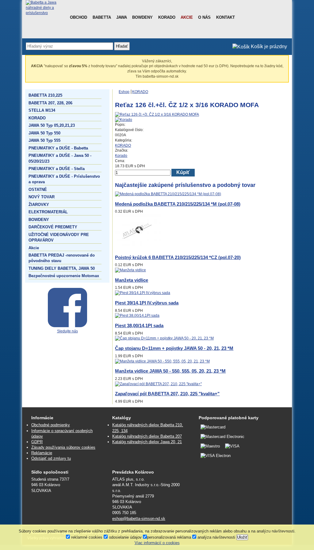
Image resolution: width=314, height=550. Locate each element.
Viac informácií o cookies (157, 542)
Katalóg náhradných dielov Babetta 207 (147, 436)
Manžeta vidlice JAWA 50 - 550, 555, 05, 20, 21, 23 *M (170, 371)
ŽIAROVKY (39, 204)
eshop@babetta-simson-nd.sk (138, 518)
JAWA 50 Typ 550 (44, 133)
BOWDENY (39, 219)
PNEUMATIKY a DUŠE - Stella (57, 168)
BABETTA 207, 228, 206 (50, 103)
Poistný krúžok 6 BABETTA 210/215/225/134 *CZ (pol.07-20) (178, 257)
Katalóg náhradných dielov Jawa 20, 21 (147, 442)
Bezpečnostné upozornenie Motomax (64, 275)
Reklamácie (41, 453)
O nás (204, 17)
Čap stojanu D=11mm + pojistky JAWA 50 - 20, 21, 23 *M (174, 348)
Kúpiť (183, 172)
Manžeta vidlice (131, 280)
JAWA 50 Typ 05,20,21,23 (52, 125)
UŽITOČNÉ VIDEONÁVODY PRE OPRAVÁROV (59, 237)
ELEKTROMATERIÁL (48, 212)
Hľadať (122, 46)
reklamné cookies (86, 537)
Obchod (78, 17)
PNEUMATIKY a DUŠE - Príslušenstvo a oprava (64, 179)
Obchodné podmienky (50, 425)
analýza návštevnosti (215, 537)
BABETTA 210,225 (45, 95)
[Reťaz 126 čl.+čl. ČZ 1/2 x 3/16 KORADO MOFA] (157, 114)
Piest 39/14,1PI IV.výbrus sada (146, 302)
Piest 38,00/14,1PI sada (139, 325)
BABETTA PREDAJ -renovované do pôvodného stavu (62, 258)
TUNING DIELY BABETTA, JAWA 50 (62, 268)
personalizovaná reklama (169, 537)
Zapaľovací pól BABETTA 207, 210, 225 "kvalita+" (167, 393)
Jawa (121, 17)
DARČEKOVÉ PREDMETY (53, 227)
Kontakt (225, 17)
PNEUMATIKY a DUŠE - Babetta (58, 148)
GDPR (37, 442)
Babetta (102, 17)
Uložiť (242, 537)
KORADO (37, 118)
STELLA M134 (42, 110)
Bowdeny (142, 17)
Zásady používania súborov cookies (63, 447)
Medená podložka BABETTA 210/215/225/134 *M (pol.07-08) (177, 204)
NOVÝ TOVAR (42, 197)
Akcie (187, 17)
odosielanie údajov (125, 537)
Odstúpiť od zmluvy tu (51, 458)
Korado (166, 17)
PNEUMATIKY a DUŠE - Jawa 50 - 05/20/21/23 (60, 158)
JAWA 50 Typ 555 (44, 140)
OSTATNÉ (38, 189)
